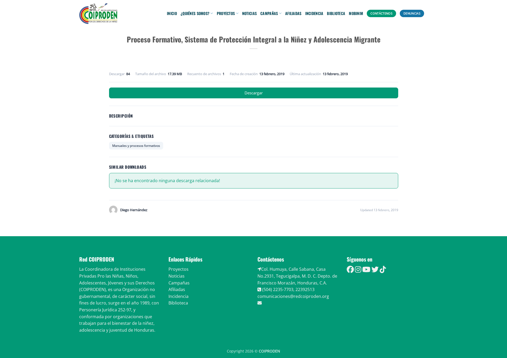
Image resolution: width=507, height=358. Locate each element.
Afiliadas (293, 13)
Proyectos (226, 13)
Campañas (269, 13)
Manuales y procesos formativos (136, 145)
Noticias (249, 13)
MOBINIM (356, 13)
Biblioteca (336, 13)
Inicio (172, 13)
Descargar (254, 92)
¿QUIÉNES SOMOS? (195, 13)
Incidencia (314, 13)
